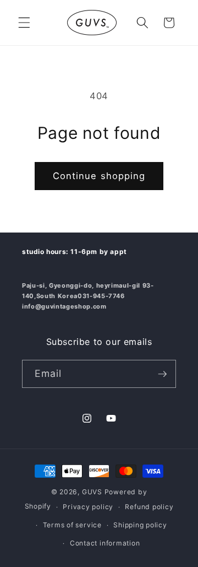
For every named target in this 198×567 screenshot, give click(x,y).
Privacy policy (88, 507)
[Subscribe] (162, 374)
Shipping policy (140, 525)
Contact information (105, 543)
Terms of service (72, 525)
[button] (24, 22)
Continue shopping (99, 175)
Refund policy (149, 507)
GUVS (92, 492)
